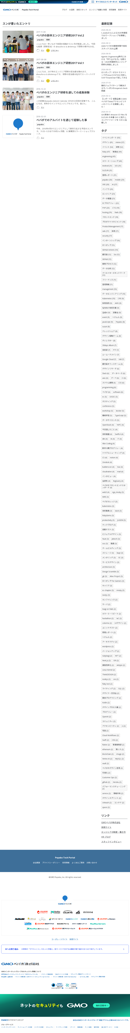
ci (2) (124, 726)
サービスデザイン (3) (110, 562)
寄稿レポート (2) (109, 632)
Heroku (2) (117, 782)
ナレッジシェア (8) (109, 331)
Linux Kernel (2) (108, 670)
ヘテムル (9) (117, 317)
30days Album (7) (109, 345)
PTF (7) (116, 350)
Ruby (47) (106, 151)
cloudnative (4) (108, 471)
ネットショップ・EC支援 (25, 1027)
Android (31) (107, 165)
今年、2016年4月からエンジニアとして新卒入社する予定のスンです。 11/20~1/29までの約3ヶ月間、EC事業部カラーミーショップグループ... (65, 131)
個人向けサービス (107, 1027)
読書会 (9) (117, 312)
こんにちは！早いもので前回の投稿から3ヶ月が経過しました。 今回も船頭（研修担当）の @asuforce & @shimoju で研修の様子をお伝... (65, 45)
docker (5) (120, 411)
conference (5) (108, 406)
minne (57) (120, 142)
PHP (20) (106, 208)
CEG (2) (115, 740)
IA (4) (112, 439)
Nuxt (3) (105, 539)
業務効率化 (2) (108, 665)
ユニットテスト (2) (109, 628)
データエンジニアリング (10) (113, 294)
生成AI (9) (106, 312)
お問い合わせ (91, 862)
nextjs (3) (106, 595)
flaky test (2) (107, 684)
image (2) (120, 754)
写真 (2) (105, 730)
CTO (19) (115, 208)
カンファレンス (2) (109, 599)
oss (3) (105, 543)
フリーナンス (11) (109, 280)
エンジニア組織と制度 (98, 9)
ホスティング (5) (109, 401)
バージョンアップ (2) (110, 651)
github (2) (106, 782)
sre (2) (116, 679)
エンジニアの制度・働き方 (113, 832)
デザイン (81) (107, 142)
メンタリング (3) (109, 557)
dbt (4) (105, 439)
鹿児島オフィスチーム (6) (112, 364)
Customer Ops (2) (109, 777)
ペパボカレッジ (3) (109, 501)
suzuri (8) (106, 326)
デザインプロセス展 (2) (111, 707)
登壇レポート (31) (109, 175)
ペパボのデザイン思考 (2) (112, 768)
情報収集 (80, 1027)
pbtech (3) (116, 539)
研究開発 (112, 9)
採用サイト (122, 9)
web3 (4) (105, 492)
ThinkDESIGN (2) (109, 674)
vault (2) (105, 763)
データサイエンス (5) (110, 420)
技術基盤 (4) (107, 434)
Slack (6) (105, 373)
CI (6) (124, 378)
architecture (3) (108, 567)
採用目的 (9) (107, 303)
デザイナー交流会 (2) (110, 693)
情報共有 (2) (118, 793)
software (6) (118, 392)
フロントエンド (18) (110, 217)
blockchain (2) (108, 754)
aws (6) (105, 378)
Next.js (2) (106, 660)
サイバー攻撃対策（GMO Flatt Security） (65, 977)
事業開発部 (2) (118, 744)
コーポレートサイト (60, 939)
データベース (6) (118, 373)
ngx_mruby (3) (118, 492)
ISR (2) (116, 660)
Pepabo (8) (120, 322)
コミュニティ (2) (109, 721)
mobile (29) (119, 180)
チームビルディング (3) (111, 548)
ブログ (64, 9)
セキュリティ (49, 1027)
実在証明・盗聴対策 (7, 977)
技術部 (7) (106, 350)
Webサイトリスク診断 (61, 974)
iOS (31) (118, 165)
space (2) (106, 807)
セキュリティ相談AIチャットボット (81, 974)
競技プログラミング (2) (111, 698)
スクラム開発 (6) (109, 382)
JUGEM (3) (121, 520)
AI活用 (71, 9)
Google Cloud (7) (109, 359)
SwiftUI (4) (119, 434)
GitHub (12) (106, 259)
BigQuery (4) (118, 481)
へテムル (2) (107, 637)
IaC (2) (119, 618)
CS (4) (104, 457)
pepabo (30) (107, 180)
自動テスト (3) (108, 529)
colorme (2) (107, 623)
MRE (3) (105, 497)
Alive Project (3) (116, 576)
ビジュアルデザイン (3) (111, 534)
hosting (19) (107, 212)
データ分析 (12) (108, 268)
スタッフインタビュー (111, 841)
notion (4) (114, 457)
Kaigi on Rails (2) (109, 609)
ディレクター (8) (108, 340)
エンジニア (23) (108, 194)
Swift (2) (105, 740)
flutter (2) (106, 744)
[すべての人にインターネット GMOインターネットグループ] (112, 2)
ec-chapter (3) (108, 590)
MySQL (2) (119, 758)
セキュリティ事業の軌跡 (98, 976)
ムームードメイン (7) (110, 354)
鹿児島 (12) (106, 254)
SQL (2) (121, 688)
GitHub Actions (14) (110, 250)
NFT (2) (118, 656)
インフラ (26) (107, 189)
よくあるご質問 (78, 862)
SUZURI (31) (107, 170)
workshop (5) (107, 411)
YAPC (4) (120, 425)
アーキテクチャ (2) (109, 642)
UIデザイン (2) (120, 623)
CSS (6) (121, 382)
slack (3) (118, 511)
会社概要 (36, 862)
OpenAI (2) (106, 716)
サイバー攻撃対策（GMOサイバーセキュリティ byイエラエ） (32, 977)
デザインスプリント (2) (111, 798)
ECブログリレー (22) (110, 203)
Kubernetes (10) (108, 298)
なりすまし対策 (84, 977)
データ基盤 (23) (108, 198)
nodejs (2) (106, 679)
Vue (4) (120, 467)
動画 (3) (114, 543)
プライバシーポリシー (51, 862)
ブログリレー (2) (109, 712)
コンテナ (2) (119, 802)
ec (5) (104, 396)
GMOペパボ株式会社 (110, 822)
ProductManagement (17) (112, 226)
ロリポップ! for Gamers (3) (113, 581)
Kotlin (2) (106, 702)
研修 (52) (119, 147)
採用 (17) (115, 231)
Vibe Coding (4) (108, 443)
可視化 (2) (106, 773)
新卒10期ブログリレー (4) (112, 448)
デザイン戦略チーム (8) (111, 336)
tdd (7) (121, 359)
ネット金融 (88, 1027)
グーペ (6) (115, 378)
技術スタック (81, 9)
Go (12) (117, 254)
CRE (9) (121, 298)
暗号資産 (96, 1027)
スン (42, 50)
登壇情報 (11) (107, 284)
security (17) (107, 236)
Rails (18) (118, 212)
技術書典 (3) (107, 511)
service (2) (106, 793)
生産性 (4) (106, 481)
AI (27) (114, 184)
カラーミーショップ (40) (112, 161)
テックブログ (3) (109, 525)
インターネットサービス (8, 1027)
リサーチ (72, 1027)
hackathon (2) (108, 618)
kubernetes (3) (108, 506)
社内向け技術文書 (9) (110, 308)
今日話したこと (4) (109, 429)
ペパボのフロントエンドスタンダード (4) (113, 486)
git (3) (104, 576)
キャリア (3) (107, 585)
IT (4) (119, 439)
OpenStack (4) (108, 425)
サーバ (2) (106, 604)
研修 (48, 40)
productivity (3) (108, 520)
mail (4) (120, 471)
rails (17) (105, 231)
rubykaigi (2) (107, 656)
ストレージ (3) (108, 553)
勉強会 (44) (117, 151)
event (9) (106, 317)
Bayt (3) (120, 553)
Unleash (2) (107, 802)
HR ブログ (106, 837)
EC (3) (120, 557)
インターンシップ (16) (111, 240)
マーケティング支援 (61, 1027)
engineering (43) (109, 156)
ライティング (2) (109, 688)
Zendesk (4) (107, 462)
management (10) (109, 289)
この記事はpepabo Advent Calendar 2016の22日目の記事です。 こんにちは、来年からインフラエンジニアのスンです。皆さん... (65, 102)
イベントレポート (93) (111, 137)
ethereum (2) (107, 749)
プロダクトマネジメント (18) (113, 222)
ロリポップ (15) (108, 245)
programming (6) (109, 387)
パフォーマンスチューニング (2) (113, 787)
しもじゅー (55, 50)
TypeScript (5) (120, 415)
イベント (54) (107, 147)
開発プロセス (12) (109, 264)
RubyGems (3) (108, 515)
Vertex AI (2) (107, 758)
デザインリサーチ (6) (110, 368)
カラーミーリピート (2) (111, 613)
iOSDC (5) (114, 396)
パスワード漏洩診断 (47, 974)
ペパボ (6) (106, 392)
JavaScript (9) (107, 322)
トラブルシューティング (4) (113, 453)
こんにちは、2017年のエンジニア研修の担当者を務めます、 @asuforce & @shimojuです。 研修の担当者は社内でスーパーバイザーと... (65, 74)
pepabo (40, 40)
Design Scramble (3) (110, 571)
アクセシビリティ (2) (110, 726)
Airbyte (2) (121, 665)
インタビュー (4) (109, 476)
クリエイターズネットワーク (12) (113, 274)
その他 (116, 1027)
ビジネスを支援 (39, 1027)
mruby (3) (120, 590)
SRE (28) (105, 184)
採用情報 (65, 862)
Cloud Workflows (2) (110, 735)
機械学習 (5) (107, 415)
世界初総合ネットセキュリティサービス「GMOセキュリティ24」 (20, 974)
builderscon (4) (108, 467)
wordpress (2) (108, 646)
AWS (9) (118, 303)
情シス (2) (120, 749)
